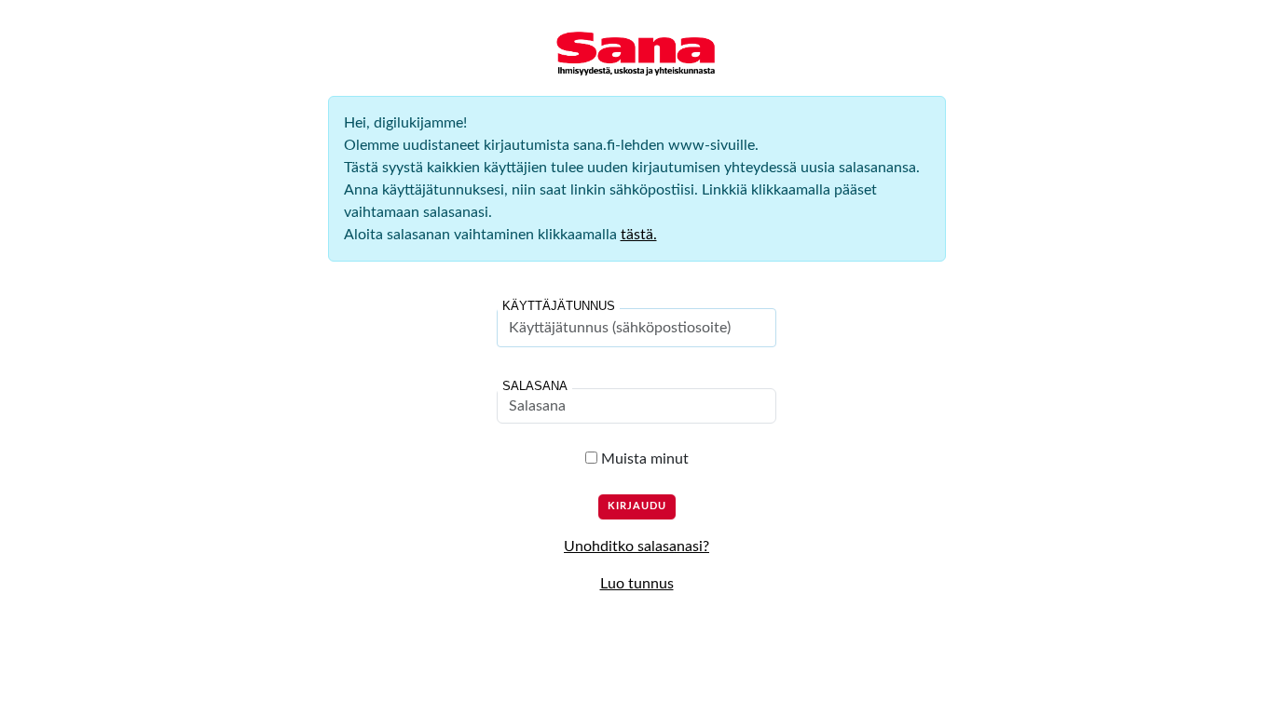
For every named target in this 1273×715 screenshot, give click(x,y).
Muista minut (643, 459)
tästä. (639, 234)
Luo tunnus (637, 583)
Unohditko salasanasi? (636, 546)
